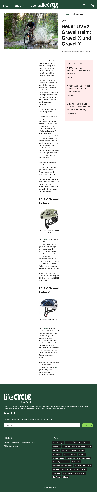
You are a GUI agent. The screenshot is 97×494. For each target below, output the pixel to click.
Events (89, 446)
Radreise (56, 469)
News (64, 20)
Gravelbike (67, 51)
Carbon (86, 443)
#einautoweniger (58, 443)
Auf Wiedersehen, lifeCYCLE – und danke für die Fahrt (79, 71)
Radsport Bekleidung (77, 51)
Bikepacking (78, 443)
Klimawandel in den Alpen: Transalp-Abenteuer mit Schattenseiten (79, 89)
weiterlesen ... (72, 77)
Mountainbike (71, 458)
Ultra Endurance (68, 473)
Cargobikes (56, 446)
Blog (6, 5)
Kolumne (66, 454)
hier (56, 367)
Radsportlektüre (66, 469)
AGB (33, 443)
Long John (82, 454)
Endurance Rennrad (78, 446)
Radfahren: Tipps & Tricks (83, 465)
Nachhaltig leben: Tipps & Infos (62, 465)
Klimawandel (57, 454)
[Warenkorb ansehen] (92, 5)
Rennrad (76, 469)
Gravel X (45, 328)
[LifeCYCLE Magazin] (49, 5)
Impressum (15, 443)
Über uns (36, 5)
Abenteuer (69, 443)
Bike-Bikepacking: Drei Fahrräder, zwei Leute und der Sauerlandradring (78, 106)
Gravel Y (45, 239)
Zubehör (87, 51)
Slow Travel (56, 473)
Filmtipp (64, 450)
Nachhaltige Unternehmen (61, 462)
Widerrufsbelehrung (11, 446)
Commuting (66, 446)
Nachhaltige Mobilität (83, 458)
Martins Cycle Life (58, 458)
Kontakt (6, 443)
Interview (81, 450)
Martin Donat (79, 14)
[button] (84, 5)
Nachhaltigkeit (76, 462)
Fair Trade (56, 450)
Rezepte (83, 469)
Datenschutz (25, 443)
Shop (17, 5)
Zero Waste (56, 477)
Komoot (73, 454)
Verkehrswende (80, 473)
